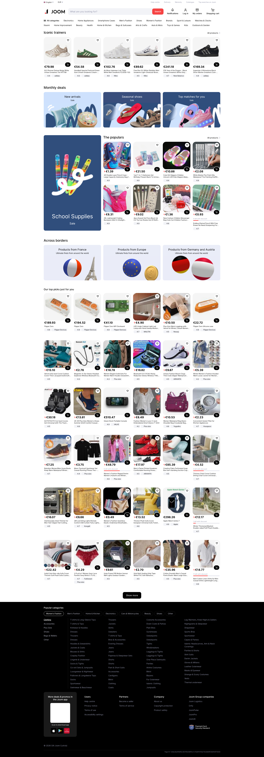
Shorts (111, 659)
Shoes (139, 20)
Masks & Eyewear (192, 670)
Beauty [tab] (148, 613)
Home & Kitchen (104, 25)
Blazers (149, 675)
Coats (111, 687)
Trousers (74, 635)
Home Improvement (63, 25)
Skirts (110, 628)
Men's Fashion (125, 20)
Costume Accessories (156, 620)
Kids (186, 25)
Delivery (167, 2)
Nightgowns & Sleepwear (195, 624)
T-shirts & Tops (77, 624)
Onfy (191, 706)
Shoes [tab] (159, 613)
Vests (186, 678)
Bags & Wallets (50, 635)
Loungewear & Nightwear (81, 671)
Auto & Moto (157, 25)
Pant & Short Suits (116, 667)
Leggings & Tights (154, 651)
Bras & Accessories (116, 639)
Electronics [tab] (111, 613)
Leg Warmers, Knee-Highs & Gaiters (200, 620)
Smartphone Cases (106, 20)
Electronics (68, 20)
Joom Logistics (195, 701)
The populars (113, 137)
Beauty (79, 25)
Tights (149, 643)
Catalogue (190, 2)
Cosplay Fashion (77, 655)
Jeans (111, 647)
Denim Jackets (191, 658)
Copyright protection (163, 706)
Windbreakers (152, 647)
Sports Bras (189, 631)
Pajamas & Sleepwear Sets (120, 655)
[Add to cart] (68, 64)
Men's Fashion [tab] (73, 613)
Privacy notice (90, 706)
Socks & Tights (77, 663)
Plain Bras (150, 628)
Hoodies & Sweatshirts (80, 643)
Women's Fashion (154, 20)
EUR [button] (59, 2)
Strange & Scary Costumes (196, 674)
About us (158, 701)
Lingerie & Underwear (80, 659)
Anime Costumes (153, 667)
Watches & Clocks (203, 20)
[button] (53, 731)
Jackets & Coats (77, 647)
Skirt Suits (188, 654)
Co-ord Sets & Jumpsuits (81, 667)
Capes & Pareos (191, 639)
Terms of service (126, 706)
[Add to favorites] (68, 40)
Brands (169, 20)
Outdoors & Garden (201, 25)
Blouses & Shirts (77, 651)
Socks (73, 679)
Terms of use (90, 710)
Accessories (49, 624)
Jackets (112, 624)
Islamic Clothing (153, 683)
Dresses (73, 631)
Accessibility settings (93, 714)
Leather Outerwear (192, 666)
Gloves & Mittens (191, 662)
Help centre (155, 2)
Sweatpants (151, 635)
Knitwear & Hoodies (79, 628)
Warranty (178, 2)
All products (212, 33)
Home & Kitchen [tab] (93, 613)
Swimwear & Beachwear (81, 687)
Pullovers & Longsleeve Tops (83, 675)
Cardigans (113, 675)
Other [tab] (170, 613)
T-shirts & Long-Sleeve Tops (83, 620)
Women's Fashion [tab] (53, 613)
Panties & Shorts (191, 650)
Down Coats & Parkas (156, 624)
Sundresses (151, 631)
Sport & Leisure (184, 20)
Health (90, 25)
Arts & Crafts (141, 25)
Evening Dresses (115, 643)
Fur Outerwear (152, 679)
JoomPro (193, 714)
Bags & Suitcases (123, 25)
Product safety (160, 710)
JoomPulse (194, 710)
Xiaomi (47, 25)
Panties (149, 663)
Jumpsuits (151, 687)
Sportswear (75, 683)
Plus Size (48, 628)
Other (46, 639)
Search (158, 11)
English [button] (49, 2)
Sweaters (112, 631)
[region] (132, 57)
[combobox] (109, 11)
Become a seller (126, 701)
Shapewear (189, 628)
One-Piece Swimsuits (155, 659)
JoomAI (192, 719)
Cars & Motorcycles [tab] (130, 613)
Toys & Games (173, 25)
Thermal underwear (193, 682)
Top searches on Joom (207, 2)
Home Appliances (86, 20)
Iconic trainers (55, 32)
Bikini (110, 679)
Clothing (47, 620)
